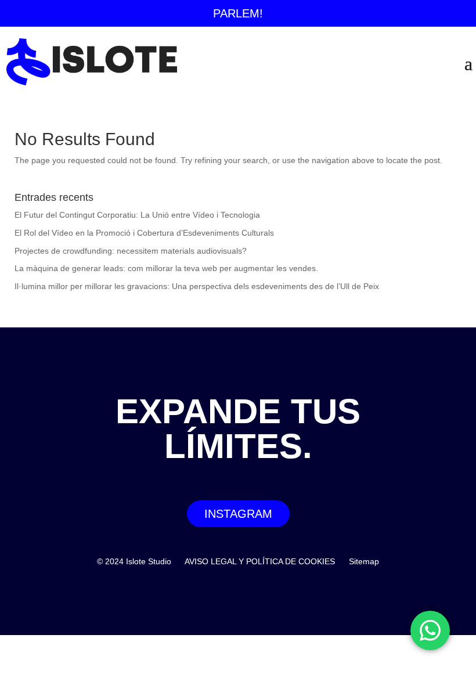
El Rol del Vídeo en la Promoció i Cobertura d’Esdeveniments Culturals (144, 232)
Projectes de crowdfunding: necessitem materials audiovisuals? (131, 250)
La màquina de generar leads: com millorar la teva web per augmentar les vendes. (166, 268)
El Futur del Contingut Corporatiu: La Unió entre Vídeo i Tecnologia (137, 214)
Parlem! (238, 13)
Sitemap (364, 561)
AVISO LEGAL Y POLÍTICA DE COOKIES (260, 561)
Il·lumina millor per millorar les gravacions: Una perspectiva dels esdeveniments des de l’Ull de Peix (197, 286)
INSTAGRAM (238, 513)
